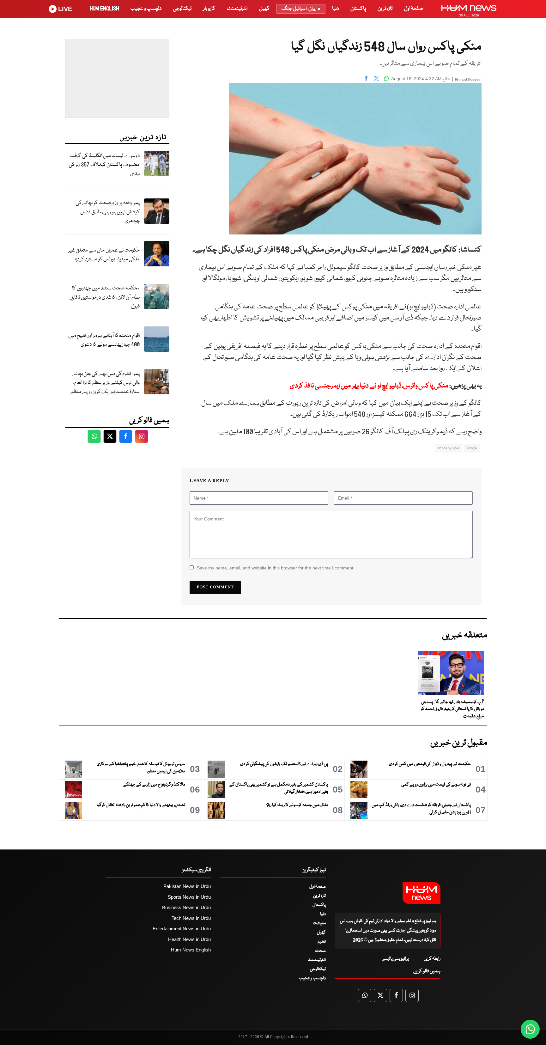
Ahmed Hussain (468, 79)
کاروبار (209, 9)
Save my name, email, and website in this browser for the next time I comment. (276, 567)
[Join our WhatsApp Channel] (530, 1029)
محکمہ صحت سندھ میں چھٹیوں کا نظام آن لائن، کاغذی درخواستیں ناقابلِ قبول (105, 297)
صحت (320, 950)
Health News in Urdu (189, 939)
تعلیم (322, 941)
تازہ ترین (385, 9)
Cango (472, 448)
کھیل (264, 9)
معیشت (319, 923)
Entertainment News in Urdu (182, 928)
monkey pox (448, 448)
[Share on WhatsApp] (386, 78)
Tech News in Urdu (191, 918)
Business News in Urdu (186, 907)
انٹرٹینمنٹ (237, 9)
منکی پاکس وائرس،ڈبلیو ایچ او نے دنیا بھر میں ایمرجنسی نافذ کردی (369, 386)
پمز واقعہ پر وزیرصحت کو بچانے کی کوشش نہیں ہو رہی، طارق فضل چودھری (108, 212)
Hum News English (191, 949)
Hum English (104, 9)
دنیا (335, 9)
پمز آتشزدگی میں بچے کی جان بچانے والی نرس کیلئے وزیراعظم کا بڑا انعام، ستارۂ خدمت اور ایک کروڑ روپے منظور (105, 383)
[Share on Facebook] (366, 78)
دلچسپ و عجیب (145, 9)
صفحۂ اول (413, 9)
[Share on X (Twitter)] (376, 78)
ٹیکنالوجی (182, 9)
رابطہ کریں (432, 958)
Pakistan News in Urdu (187, 886)
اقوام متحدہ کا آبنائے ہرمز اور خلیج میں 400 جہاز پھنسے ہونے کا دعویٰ (104, 340)
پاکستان (358, 9)
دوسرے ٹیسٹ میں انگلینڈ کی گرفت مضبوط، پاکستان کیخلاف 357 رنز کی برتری (104, 165)
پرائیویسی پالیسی (395, 958)
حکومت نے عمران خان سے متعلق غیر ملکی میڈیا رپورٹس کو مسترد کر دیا (104, 255)
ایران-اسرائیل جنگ (299, 9)
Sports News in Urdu (189, 897)
